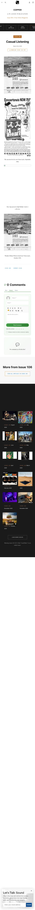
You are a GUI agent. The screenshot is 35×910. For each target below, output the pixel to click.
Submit (29, 905)
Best (6, 290)
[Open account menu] (29, 2)
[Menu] (2, 2)
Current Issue (17, 268)
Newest (11, 290)
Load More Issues (17, 537)
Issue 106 (8, 268)
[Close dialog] (31, 890)
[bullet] (12, 311)
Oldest (16, 290)
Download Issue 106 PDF (18, 50)
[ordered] (10, 311)
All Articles (11, 27)
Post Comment (17, 325)
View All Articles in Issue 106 (17, 373)
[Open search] (5, 2)
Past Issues (23, 27)
